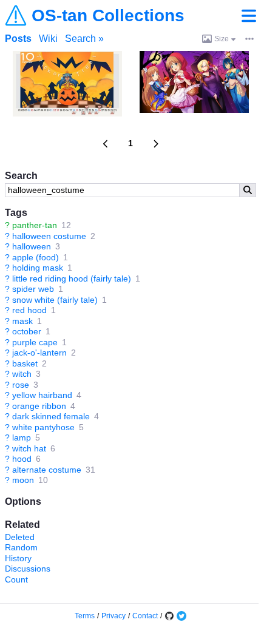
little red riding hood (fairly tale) (71, 278)
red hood (29, 310)
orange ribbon (39, 406)
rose (20, 385)
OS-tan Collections (108, 15)
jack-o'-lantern (39, 352)
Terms (85, 616)
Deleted (20, 537)
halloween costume (49, 236)
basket (25, 363)
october (26, 331)
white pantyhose (43, 427)
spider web (33, 289)
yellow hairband (42, 395)
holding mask (37, 267)
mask (22, 321)
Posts (18, 38)
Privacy (113, 616)
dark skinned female (51, 416)
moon (23, 480)
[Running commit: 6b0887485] (169, 616)
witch (22, 374)
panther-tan (34, 225)
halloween (31, 246)
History (18, 558)
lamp (21, 437)
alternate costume (46, 469)
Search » (84, 38)
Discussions (27, 568)
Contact (145, 616)
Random (21, 547)
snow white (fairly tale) (55, 300)
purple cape (35, 342)
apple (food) (35, 257)
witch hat (29, 448)
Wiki (48, 38)
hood (22, 459)
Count (16, 579)
